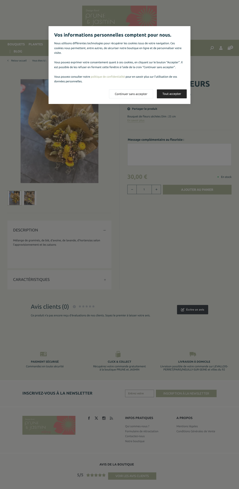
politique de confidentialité (108, 76)
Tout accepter (171, 94)
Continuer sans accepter (131, 94)
